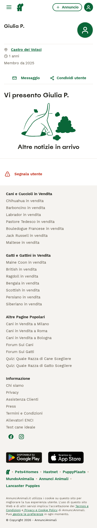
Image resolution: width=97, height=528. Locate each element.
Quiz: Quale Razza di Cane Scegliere (38, 358)
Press (11, 406)
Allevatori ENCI (19, 420)
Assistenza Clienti (22, 399)
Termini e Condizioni (24, 413)
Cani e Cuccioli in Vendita (29, 194)
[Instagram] (21, 437)
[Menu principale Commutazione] (9, 7)
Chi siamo (15, 385)
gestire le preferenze (27, 514)
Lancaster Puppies (23, 486)
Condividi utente (71, 78)
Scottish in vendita (23, 290)
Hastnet (50, 472)
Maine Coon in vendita (26, 262)
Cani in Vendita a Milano (27, 324)
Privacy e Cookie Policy (40, 510)
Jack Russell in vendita (27, 235)
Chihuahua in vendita (25, 201)
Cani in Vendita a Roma (26, 331)
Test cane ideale (20, 427)
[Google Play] (24, 457)
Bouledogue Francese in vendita (35, 228)
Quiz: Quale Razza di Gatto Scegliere (39, 365)
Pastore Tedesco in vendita (30, 221)
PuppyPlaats (74, 472)
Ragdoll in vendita (22, 276)
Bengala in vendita (22, 283)
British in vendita (21, 269)
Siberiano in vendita (24, 304)
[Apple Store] (66, 457)
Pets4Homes (26, 472)
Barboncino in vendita (25, 208)
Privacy (12, 392)
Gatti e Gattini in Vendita (28, 255)
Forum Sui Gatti (20, 352)
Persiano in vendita (23, 297)
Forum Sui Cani (19, 345)
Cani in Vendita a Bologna (28, 338)
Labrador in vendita (23, 214)
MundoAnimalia (20, 479)
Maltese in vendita (22, 242)
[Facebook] (11, 437)
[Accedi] (88, 7)
